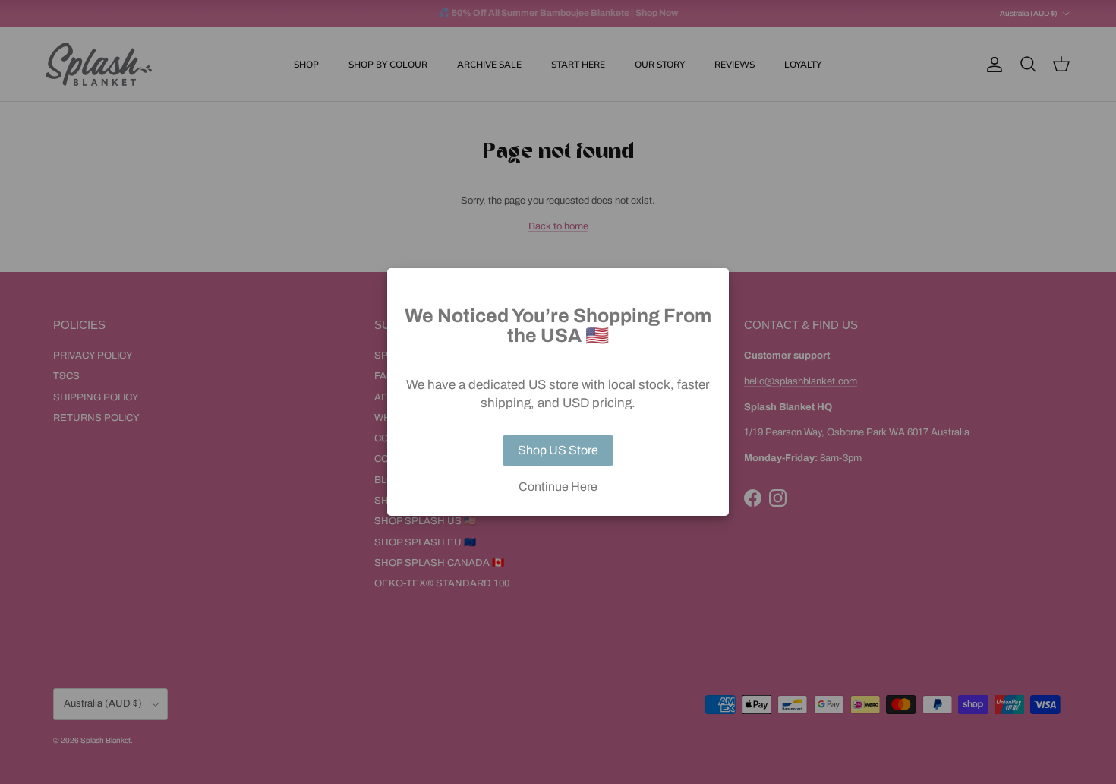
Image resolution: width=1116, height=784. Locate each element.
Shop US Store (558, 450)
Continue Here (558, 487)
